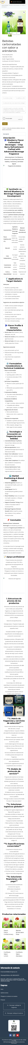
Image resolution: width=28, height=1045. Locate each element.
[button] (24, 12)
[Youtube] (17, 1035)
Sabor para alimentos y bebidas (13, 128)
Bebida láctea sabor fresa (20, 932)
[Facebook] (10, 1035)
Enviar (5, 124)
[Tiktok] (14, 1035)
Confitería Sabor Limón (7, 954)
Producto (3, 999)
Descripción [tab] (6, 134)
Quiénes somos (4, 992)
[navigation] (17, 2)
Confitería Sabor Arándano (19, 954)
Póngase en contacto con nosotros (9, 996)
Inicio (2, 989)
